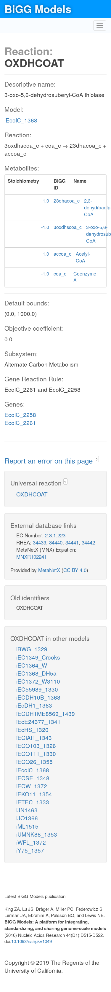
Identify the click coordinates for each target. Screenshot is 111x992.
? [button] (97, 459)
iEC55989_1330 (37, 689)
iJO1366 (27, 818)
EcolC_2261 (20, 422)
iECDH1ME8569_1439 (45, 713)
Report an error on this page (49, 460)
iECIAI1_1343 (34, 737)
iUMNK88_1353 (36, 834)
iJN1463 (27, 810)
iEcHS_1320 (32, 729)
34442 (88, 542)
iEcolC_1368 (20, 120)
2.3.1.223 (55, 535)
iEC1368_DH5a (36, 673)
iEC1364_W (31, 665)
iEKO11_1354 (34, 794)
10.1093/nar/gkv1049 (31, 941)
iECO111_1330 (36, 753)
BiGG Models (37, 8)
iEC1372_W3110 (38, 681)
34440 (55, 542)
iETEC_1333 (32, 802)
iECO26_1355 (34, 761)
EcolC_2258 (20, 414)
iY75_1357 (30, 850)
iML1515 (27, 826)
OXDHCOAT (32, 494)
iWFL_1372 (31, 842)
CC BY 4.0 (74, 570)
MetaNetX (49, 570)
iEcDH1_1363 (34, 705)
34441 (72, 542)
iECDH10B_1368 (38, 697)
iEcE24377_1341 (38, 721)
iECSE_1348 (32, 778)
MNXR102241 (31, 556)
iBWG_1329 (31, 649)
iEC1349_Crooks (38, 657)
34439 (39, 542)
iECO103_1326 (36, 745)
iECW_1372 (31, 786)
